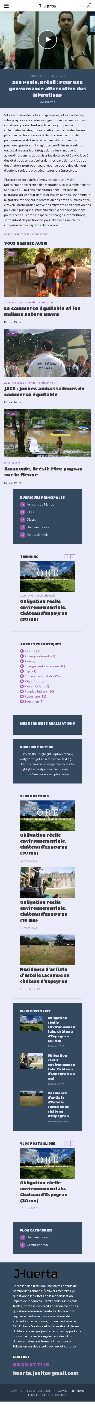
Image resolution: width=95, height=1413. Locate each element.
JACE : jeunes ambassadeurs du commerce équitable (44, 391)
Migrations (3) (34, 681)
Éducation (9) (33, 701)
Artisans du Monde (24, 302)
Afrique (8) (32, 651)
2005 (7, 463)
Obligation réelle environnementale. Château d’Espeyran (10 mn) (44, 911)
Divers (16, 463)
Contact (61, 1395)
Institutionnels (56, 76)
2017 (7, 382)
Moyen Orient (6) (36, 686)
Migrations (21, 234)
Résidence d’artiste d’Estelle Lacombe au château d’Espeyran (45, 975)
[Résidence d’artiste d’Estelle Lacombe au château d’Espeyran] (47, 950)
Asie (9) (29, 661)
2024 (23, 595)
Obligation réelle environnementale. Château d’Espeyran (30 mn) (44, 610)
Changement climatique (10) (44, 666)
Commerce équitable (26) (42, 676)
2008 (7, 302)
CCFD (41, 76)
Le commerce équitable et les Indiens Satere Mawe (42, 311)
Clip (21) (30, 671)
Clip (7, 234)
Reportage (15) (35, 696)
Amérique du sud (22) (39, 656)
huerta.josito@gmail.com (45, 1373)
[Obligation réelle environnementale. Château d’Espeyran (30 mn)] (47, 576)
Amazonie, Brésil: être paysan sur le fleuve (43, 471)
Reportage (40, 234)
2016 (33, 76)
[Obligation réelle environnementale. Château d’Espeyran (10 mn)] (47, 882)
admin (62, 1390)
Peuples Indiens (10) (39, 691)
